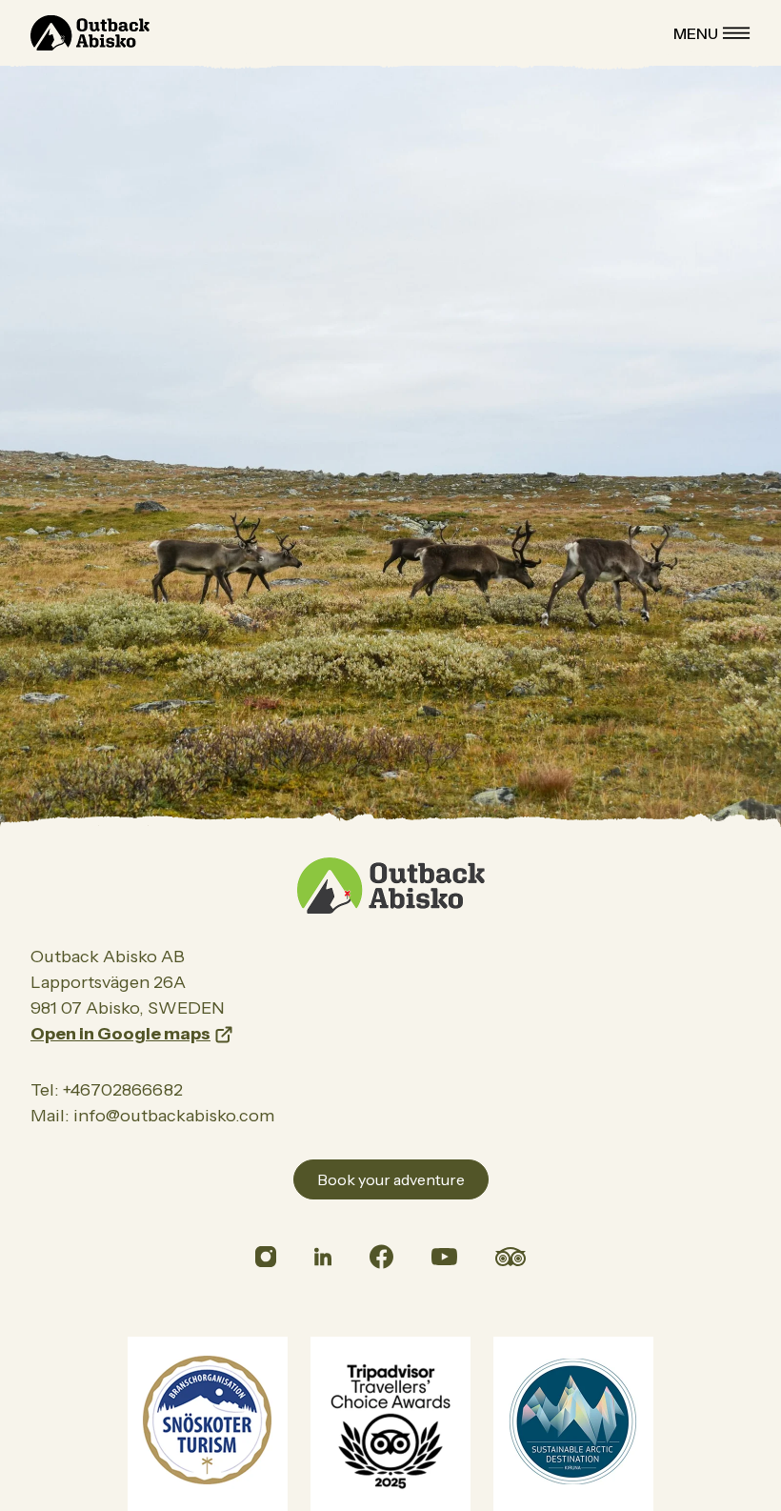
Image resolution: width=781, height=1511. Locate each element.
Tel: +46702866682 (106, 1089)
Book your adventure (391, 1179)
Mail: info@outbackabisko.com (152, 1115)
